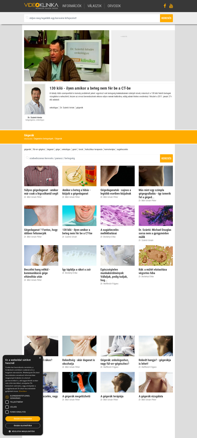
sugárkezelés (122, 149)
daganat (50, 149)
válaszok (95, 6)
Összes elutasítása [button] (23, 425)
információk (71, 6)
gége (58, 149)
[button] (22, 431)
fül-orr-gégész (39, 149)
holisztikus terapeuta (93, 149)
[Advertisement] (143, 56)
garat (74, 149)
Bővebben (23, 391)
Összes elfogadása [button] (23, 419)
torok (81, 149)
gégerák (79, 107)
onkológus (54, 107)
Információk (28, 139)
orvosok (114, 6)
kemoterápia (109, 149)
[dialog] (23, 395)
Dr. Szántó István (67, 107)
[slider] (66, 79)
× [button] (40, 358)
